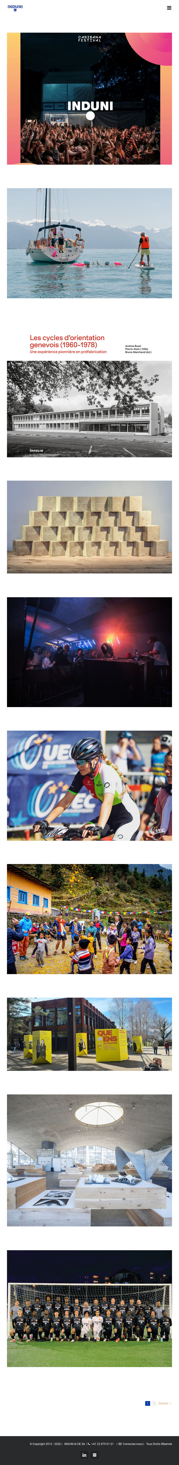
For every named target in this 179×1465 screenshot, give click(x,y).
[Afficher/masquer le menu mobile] (169, 7)
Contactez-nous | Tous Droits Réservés (146, 1444)
